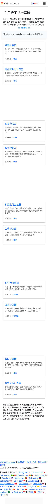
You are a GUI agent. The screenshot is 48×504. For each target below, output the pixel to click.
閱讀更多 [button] (24, 28)
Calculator (39, 475)
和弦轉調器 (10, 147)
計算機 (30, 492)
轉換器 (3, 465)
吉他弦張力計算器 (14, 69)
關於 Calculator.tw (7, 462)
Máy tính (8, 489)
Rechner (20, 489)
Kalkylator (32, 486)
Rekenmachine (35, 489)
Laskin (44, 486)
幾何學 (15, 316)
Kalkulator (23, 483)
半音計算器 (10, 45)
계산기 (2, 495)
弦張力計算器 (12, 283)
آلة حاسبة (3, 492)
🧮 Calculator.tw (10, 3)
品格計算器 (10, 228)
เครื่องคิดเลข (17, 492)
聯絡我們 (21, 462)
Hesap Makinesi (7, 483)
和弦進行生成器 (13, 204)
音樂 (15, 59)
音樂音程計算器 (13, 383)
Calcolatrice (37, 472)
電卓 (40, 492)
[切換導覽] (44, 3)
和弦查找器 (10, 123)
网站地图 (42, 462)
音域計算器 (10, 359)
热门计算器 (31, 462)
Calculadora (5, 475)
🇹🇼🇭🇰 (35, 3)
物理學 (15, 294)
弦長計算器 (10, 304)
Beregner (23, 472)
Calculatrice (32, 481)
